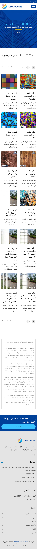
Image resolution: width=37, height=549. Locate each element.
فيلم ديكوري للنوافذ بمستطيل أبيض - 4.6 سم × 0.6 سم (28, 297)
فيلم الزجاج (25, 397)
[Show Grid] (30, 55)
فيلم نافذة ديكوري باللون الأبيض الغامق (11, 212)
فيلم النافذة (10, 395)
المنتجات (33, 521)
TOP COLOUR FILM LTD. (21, 542)
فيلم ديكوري (6, 397)
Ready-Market (11, 546)
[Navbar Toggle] (33, 6)
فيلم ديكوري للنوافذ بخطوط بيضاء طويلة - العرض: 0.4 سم (10, 297)
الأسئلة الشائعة (31, 525)
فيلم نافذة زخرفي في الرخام (12, 173)
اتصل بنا (18, 426)
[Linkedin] (29, 455)
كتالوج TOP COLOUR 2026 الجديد (25, 496)
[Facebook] (34, 455)
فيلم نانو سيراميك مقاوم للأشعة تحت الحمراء (23, 402)
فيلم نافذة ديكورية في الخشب (31, 173)
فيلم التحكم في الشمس (16, 397)
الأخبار (34, 529)
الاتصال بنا (26, 404)
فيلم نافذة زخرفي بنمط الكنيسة (30, 96)
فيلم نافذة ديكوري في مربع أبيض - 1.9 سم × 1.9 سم (28, 252)
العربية (34, 1)
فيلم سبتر (9, 402)
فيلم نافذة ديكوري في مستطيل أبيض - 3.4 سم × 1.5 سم (10, 254)
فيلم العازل (31, 397)
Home (18, 32)
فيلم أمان (31, 400)
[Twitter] (32, 455)
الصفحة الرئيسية (30, 514)
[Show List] (27, 55)
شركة (34, 517)
